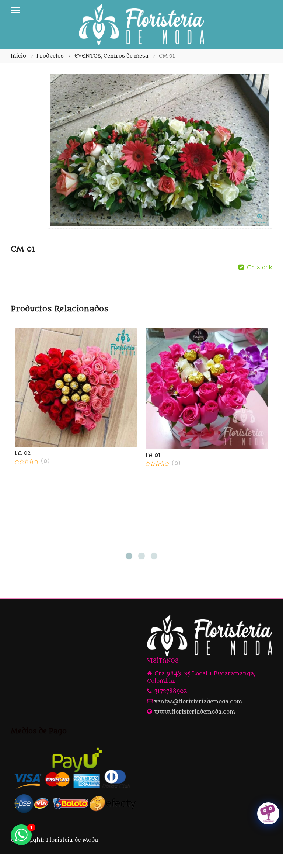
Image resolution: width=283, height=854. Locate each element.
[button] (265, 222)
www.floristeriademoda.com (194, 712)
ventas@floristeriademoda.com (198, 702)
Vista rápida (79, 453)
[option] (159, 150)
